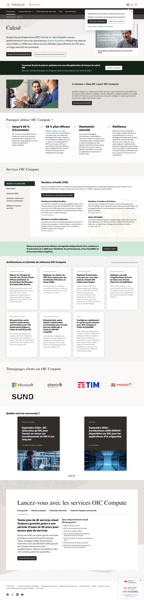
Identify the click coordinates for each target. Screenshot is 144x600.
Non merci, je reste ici (117, 21)
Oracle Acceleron (56, 40)
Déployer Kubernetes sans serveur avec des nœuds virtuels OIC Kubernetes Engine (87, 278)
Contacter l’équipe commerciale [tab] (83, 510)
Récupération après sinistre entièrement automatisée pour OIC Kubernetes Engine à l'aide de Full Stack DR (20, 325)
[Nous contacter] (136, 5)
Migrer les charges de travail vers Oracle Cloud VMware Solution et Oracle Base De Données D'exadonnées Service (22, 280)
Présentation (10, 11)
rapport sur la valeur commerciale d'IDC (56, 132)
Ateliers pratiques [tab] (38, 510)
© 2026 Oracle (10, 586)
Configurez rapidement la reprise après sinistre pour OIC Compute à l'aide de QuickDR (88, 323)
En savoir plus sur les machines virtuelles (58, 195)
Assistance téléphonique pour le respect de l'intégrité (20, 588)
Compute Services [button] (24, 11)
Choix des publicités (84, 586)
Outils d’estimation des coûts (46, 11)
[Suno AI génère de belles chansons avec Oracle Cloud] (117, 36)
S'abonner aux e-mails (104, 586)
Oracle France (10, 17)
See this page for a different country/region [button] (100, 26)
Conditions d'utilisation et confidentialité (28, 586)
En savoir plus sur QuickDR (82, 103)
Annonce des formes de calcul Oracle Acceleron (50, 54)
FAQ (60, 11)
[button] (8, 5)
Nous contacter (40, 588)
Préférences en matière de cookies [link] (68, 586)
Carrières (93, 586)
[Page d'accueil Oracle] (18, 4)
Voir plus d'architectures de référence (124, 262)
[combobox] (72, 4)
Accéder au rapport (109, 248)
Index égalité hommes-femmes (49, 586)
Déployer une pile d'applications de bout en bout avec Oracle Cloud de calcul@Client (121, 278)
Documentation (70, 11)
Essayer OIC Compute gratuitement (19, 54)
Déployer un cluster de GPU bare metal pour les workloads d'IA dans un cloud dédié (54, 278)
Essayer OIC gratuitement (27, 558)
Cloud (19, 17)
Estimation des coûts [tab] (58, 510)
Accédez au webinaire (113, 67)
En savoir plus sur (47, 215)
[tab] (19, 183)
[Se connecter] (132, 5)
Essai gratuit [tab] (22, 510)
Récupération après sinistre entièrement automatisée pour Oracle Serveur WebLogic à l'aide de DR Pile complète (55, 326)
